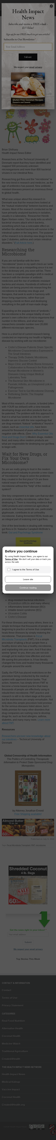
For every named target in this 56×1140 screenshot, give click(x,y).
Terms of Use (11, 559)
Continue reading (28, 587)
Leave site (28, 579)
